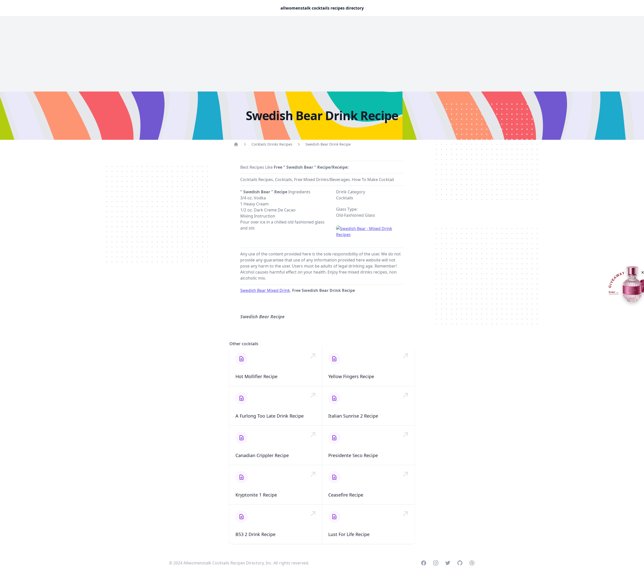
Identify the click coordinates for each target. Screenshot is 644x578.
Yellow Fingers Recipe (351, 376)
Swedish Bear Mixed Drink (265, 290)
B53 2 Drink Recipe (255, 534)
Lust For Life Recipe (349, 534)
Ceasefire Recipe (345, 495)
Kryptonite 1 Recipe (256, 495)
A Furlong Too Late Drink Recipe (269, 416)
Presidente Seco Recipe (353, 455)
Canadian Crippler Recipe (262, 455)
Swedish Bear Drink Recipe (328, 144)
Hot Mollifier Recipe (256, 376)
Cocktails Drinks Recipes (272, 144)
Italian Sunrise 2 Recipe (353, 416)
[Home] (235, 144)
